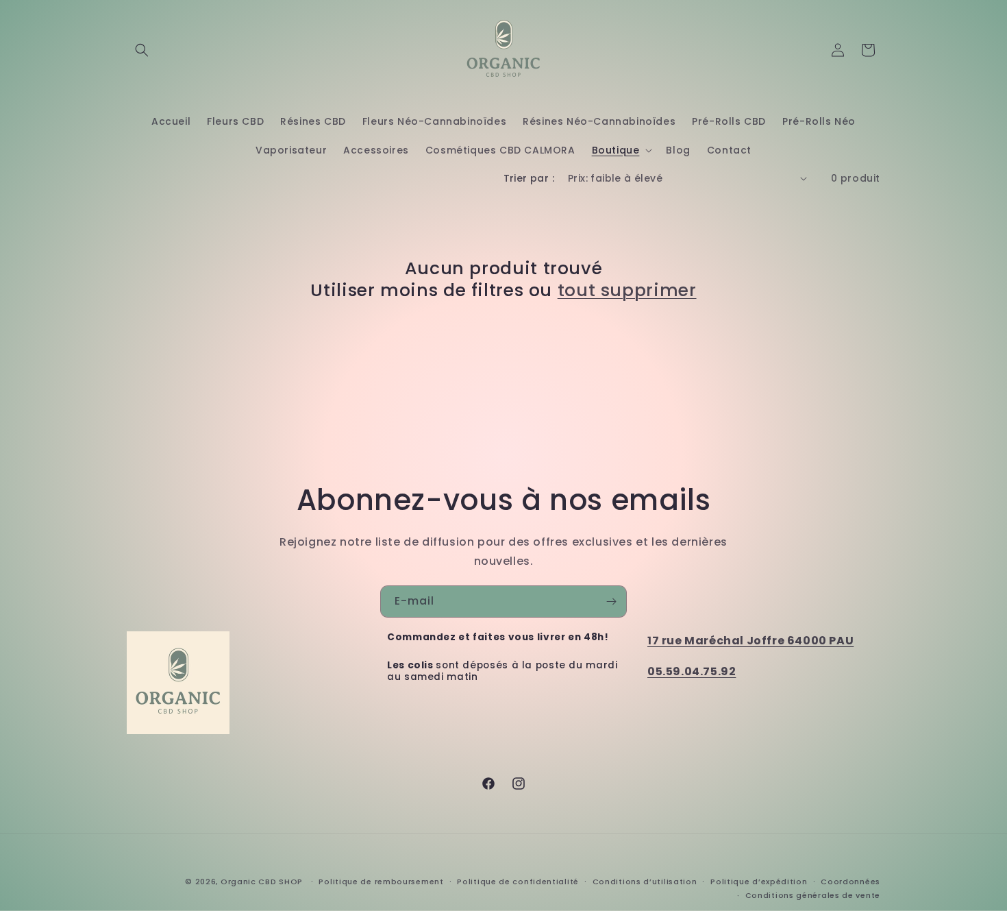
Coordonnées (850, 881)
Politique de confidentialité (518, 881)
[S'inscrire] (611, 601)
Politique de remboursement (381, 881)
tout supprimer (627, 291)
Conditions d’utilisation (645, 881)
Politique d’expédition (758, 881)
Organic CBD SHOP (262, 881)
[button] (142, 50)
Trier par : (528, 178)
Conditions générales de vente (812, 895)
